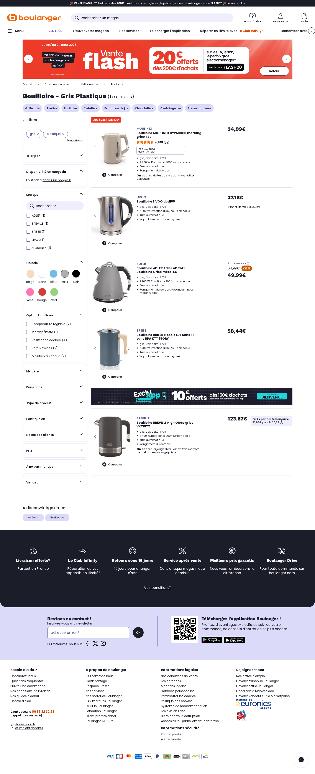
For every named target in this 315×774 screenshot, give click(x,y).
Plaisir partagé (96, 681)
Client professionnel (101, 716)
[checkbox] (28, 216)
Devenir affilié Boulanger (254, 686)
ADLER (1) (38, 215)
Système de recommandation (184, 706)
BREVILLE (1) (40, 223)
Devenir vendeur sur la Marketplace (263, 696)
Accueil (27, 84)
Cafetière (90, 108)
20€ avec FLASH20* (106, 120)
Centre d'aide (20, 701)
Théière (52, 108)
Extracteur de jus (116, 108)
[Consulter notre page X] (95, 644)
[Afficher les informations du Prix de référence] (248, 263)
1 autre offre (237, 207)
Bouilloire (70, 108)
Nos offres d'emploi (251, 676)
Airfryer (33, 517)
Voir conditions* (157, 587)
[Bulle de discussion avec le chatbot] (301, 760)
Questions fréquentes (27, 681)
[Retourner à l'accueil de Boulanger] (34, 18)
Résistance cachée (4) (49, 340)
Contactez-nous (23, 676)
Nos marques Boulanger (104, 696)
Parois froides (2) (45, 348)
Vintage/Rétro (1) (45, 332)
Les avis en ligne (173, 711)
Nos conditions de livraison (30, 691)
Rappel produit (172, 734)
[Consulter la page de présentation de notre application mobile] (212, 640)
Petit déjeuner (90, 84)
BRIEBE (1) (39, 231)
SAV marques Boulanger (104, 701)
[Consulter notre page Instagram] (103, 644)
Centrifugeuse (170, 108)
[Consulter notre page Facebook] (87, 644)
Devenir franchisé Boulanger (257, 681)
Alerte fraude (171, 739)
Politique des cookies (176, 701)
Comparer (115, 174)
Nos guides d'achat (24, 696)
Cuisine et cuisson (57, 84)
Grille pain (32, 108)
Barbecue (57, 517)
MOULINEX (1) (41, 248)
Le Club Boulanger (99, 706)
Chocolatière (144, 108)
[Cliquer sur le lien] (157, 59)
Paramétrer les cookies (178, 696)
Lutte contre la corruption (180, 716)
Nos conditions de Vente (179, 676)
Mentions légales (173, 686)
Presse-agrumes (199, 108)
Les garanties (171, 681)
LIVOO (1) (39, 240)
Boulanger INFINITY (99, 721)
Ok (138, 632)
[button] (311, 30)
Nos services (95, 691)
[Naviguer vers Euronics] (270, 704)
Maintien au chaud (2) (49, 356)
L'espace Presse (98, 686)
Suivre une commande (27, 686)
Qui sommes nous (99, 676)
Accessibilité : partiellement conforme (190, 721)
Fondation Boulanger (101, 711)
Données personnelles (177, 691)
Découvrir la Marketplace (255, 691)
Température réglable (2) (51, 324)
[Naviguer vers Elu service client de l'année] (270, 715)
